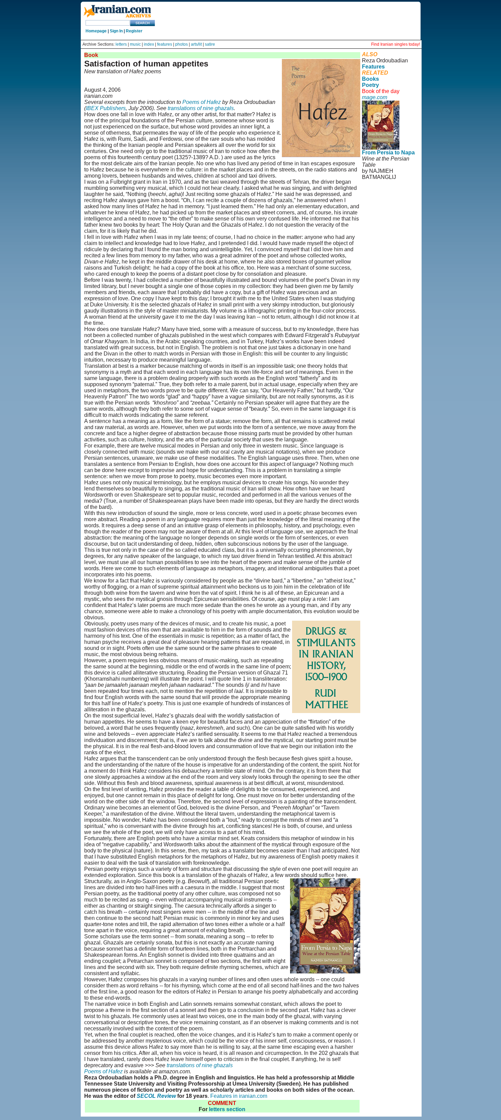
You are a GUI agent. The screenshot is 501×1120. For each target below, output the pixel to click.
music (135, 44)
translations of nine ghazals (201, 108)
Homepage (96, 31)
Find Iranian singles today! (395, 44)
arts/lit (196, 44)
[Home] (117, 18)
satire (210, 44)
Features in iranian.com (238, 1096)
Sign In (116, 31)
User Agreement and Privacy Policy (387, 205)
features (164, 44)
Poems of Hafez (201, 102)
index (149, 44)
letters (121, 44)
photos (181, 44)
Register (134, 31)
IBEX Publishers (106, 108)
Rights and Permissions (377, 217)
